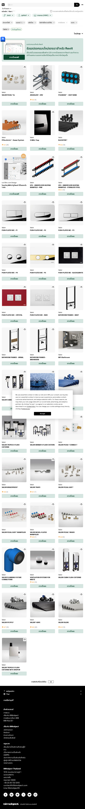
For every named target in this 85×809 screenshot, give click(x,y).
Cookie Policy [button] (31, 406)
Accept (42, 413)
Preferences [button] (25, 409)
